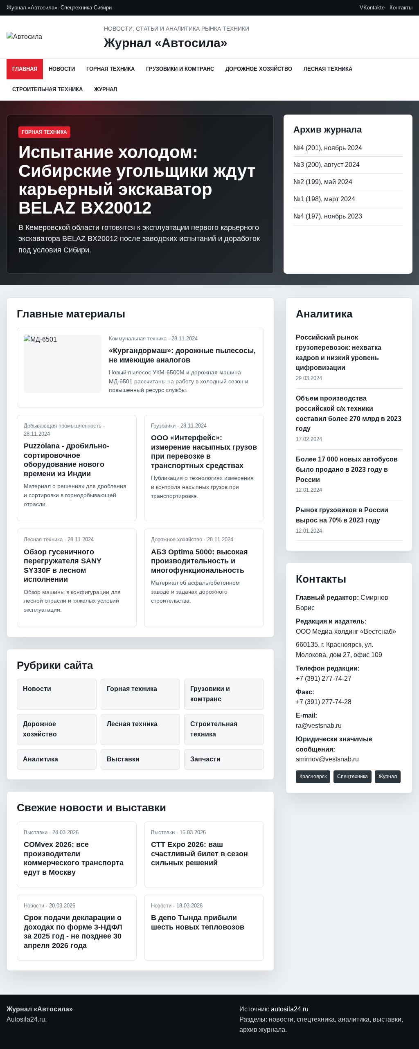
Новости (62, 69)
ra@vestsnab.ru (319, 725)
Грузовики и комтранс (180, 69)
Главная (24, 69)
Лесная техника (328, 69)
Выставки (123, 759)
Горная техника (110, 69)
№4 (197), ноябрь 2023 (327, 216)
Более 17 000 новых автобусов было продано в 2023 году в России (347, 469)
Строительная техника (47, 89)
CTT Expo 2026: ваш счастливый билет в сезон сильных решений (199, 853)
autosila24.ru (290, 1009)
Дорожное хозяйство (258, 69)
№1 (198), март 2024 (324, 199)
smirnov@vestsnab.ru (327, 759)
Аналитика (40, 759)
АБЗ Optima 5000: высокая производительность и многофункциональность (199, 561)
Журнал (105, 89)
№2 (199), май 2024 (322, 181)
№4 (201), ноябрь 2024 (327, 147)
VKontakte (372, 8)
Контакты (401, 8)
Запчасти (205, 759)
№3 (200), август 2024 (326, 164)
